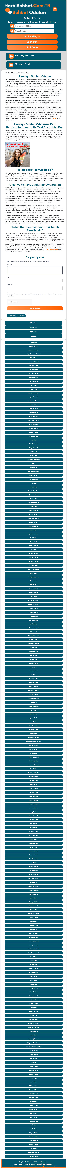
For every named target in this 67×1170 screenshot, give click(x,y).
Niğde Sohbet (33, 894)
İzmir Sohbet (33, 733)
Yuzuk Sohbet (33, 1140)
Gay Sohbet (33, 596)
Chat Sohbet (33, 506)
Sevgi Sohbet (34, 964)
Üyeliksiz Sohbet (34, 1105)
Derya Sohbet (33, 526)
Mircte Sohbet (33, 866)
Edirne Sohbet (33, 553)
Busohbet (33, 483)
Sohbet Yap (33, 1015)
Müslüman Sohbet (33, 886)
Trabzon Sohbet (33, 1066)
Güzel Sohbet (34, 647)
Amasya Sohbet (33, 365)
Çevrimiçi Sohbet (33, 502)
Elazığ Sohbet (33, 557)
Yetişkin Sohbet (33, 1133)
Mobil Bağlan (32, 47)
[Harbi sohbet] (27, 9)
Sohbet (20, 1166)
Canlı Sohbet (33, 498)
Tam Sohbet (33, 1035)
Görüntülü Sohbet (33, 628)
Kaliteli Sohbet (33, 749)
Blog (33, 463)
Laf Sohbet (33, 823)
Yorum (9, 264)
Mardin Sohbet (33, 847)
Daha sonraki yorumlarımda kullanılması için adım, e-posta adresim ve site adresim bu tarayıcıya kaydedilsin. (34, 295)
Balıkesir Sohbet (33, 408)
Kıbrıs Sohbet (34, 788)
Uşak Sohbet (33, 1101)
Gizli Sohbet (33, 624)
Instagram (34, 327)
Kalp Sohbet (33, 753)
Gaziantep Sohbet (33, 600)
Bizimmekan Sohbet (34, 459)
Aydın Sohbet (34, 397)
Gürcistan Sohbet (33, 643)
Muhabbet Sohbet (33, 878)
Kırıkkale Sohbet (34, 792)
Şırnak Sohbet (33, 996)
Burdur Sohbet (33, 475)
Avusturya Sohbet (33, 393)
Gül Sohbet (33, 632)
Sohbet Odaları (33, 1011)
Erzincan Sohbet (33, 561)
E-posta (10, 284)
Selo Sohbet (33, 956)
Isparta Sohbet (33, 726)
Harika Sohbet (33, 686)
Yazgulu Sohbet (33, 1121)
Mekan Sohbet (33, 855)
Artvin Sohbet (33, 381)
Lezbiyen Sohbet (34, 835)
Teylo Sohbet (34, 1050)
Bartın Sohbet (33, 412)
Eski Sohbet (33, 573)
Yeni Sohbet (33, 1125)
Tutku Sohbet (34, 1093)
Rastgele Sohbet (34, 925)
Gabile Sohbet (33, 592)
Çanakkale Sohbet (33, 491)
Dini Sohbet (33, 530)
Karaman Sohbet (34, 765)
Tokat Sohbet (34, 1058)
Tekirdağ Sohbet (34, 1039)
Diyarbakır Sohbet (33, 534)
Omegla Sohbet (33, 902)
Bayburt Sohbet (33, 424)
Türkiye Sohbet (33, 1090)
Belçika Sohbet (33, 432)
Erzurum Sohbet (33, 565)
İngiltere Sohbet (33, 718)
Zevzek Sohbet (33, 1144)
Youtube (34, 331)
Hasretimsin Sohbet (33, 690)
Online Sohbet (33, 906)
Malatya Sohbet (33, 843)
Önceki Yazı (11, 315)
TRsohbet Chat (33, 1070)
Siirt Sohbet (33, 980)
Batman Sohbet (33, 416)
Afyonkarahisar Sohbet (34, 354)
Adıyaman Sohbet (33, 350)
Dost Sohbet (33, 538)
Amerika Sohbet (33, 369)
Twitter (34, 336)
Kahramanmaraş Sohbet (33, 741)
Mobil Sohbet (34, 870)
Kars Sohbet (33, 769)
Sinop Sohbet (34, 988)
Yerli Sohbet (33, 1129)
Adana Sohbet (33, 346)
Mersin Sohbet (33, 859)
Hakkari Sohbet (33, 651)
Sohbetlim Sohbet (33, 1023)
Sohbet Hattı (33, 1007)
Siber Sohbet (34, 976)
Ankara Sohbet (33, 373)
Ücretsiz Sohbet (33, 1097)
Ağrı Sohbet (33, 358)
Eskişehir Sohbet (34, 577)
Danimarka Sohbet (33, 518)
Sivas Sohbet (34, 992)
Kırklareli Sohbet (34, 796)
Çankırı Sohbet (33, 495)
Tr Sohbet (34, 1062)
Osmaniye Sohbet (33, 913)
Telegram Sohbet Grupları (33, 1047)
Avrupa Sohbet (33, 389)
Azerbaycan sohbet (44, 1166)
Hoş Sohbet (33, 710)
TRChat (54, 1166)
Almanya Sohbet (34, 361)
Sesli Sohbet (33, 960)
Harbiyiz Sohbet (33, 682)
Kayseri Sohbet (33, 776)
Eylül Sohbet (33, 585)
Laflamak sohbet (34, 831)
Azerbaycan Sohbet (34, 401)
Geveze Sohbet (33, 612)
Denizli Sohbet (33, 522)
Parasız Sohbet (33, 917)
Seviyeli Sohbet (33, 972)
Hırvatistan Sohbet (33, 698)
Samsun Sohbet (33, 937)
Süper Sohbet (34, 1031)
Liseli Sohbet (33, 839)
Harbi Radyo (33, 667)
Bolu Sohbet (33, 467)
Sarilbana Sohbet (33, 949)
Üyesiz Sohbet (33, 1109)
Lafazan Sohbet (33, 827)
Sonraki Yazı (21, 315)
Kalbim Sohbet (33, 745)
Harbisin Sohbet (33, 679)
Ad (8, 277)
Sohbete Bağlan (32, 36)
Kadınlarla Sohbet (33, 737)
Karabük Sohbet (33, 761)
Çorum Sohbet (33, 514)
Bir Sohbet (33, 452)
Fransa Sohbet (33, 589)
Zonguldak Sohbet (33, 1152)
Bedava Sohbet (33, 428)
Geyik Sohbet (34, 616)
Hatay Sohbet (33, 694)
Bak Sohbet (33, 405)
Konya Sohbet (33, 816)
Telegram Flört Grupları (33, 1043)
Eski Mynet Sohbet (33, 569)
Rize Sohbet (33, 929)
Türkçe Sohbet (33, 1086)
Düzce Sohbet (33, 545)
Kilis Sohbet (33, 784)
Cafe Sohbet (33, 487)
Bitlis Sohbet (33, 455)
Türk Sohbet (33, 1082)
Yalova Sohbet (33, 1117)
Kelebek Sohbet (33, 780)
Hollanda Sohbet (34, 706)
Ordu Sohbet (33, 910)
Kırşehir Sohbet (33, 800)
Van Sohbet (33, 1113)
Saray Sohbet (34, 945)
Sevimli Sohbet (33, 968)
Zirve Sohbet (33, 1148)
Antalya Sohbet (33, 377)
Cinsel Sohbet (33, 510)
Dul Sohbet (33, 542)
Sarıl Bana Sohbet (33, 953)
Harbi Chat (33, 655)
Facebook (34, 323)
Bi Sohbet (33, 440)
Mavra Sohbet (33, 851)
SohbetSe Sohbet (33, 1027)
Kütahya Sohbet (33, 819)
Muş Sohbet (33, 882)
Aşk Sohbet (33, 385)
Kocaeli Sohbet (33, 808)
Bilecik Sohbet (33, 444)
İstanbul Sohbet (33, 729)
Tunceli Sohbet (33, 1074)
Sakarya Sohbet (33, 933)
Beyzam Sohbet (33, 436)
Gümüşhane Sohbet (33, 635)
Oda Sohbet (33, 898)
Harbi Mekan (33, 659)
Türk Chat (34, 1078)
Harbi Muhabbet (33, 663)
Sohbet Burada (33, 1000)
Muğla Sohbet (33, 874)
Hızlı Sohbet (33, 702)
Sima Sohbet (33, 984)
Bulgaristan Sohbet (33, 471)
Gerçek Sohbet (33, 608)
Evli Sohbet (33, 581)
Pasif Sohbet (33, 921)
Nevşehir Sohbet (34, 890)
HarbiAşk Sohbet (34, 675)
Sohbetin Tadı (33, 1019)
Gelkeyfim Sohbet (33, 604)
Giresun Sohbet (33, 620)
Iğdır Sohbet (33, 714)
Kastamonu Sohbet (33, 773)
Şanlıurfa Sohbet (34, 941)
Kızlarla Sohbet (33, 804)
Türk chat (26, 1166)
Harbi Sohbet (34, 671)
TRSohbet (34, 1166)
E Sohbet (33, 549)
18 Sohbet (34, 342)
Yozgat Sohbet (33, 1137)
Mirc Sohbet (33, 863)
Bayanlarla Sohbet (33, 420)
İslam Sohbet (34, 722)
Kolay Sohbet (34, 812)
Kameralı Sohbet (34, 757)
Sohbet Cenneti (33, 1003)
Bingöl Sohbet (33, 448)
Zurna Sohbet (34, 1156)
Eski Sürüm (32, 42)
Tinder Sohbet (33, 1054)
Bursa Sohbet (34, 479)
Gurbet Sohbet (33, 639)
